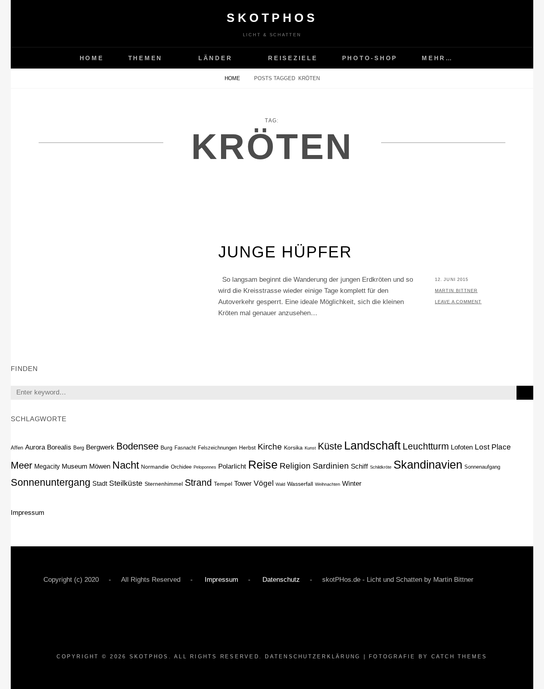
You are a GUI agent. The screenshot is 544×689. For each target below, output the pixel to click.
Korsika (293, 447)
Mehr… (437, 58)
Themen (145, 58)
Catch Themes (459, 657)
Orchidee (181, 467)
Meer (21, 465)
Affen (17, 448)
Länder (215, 58)
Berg (78, 448)
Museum (74, 466)
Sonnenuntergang (50, 482)
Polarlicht (232, 466)
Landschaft (372, 445)
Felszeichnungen (217, 448)
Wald (280, 484)
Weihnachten (327, 484)
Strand (198, 482)
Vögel (264, 483)
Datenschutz (280, 579)
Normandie (155, 466)
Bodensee (137, 446)
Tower (243, 483)
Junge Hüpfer (285, 252)
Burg (166, 447)
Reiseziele (293, 58)
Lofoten (462, 447)
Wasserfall (300, 484)
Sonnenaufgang (482, 467)
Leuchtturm (426, 446)
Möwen (99, 466)
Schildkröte (380, 467)
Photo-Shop (370, 58)
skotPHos (272, 17)
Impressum (27, 512)
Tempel (223, 484)
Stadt (99, 483)
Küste (330, 446)
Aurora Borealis (48, 447)
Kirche (270, 446)
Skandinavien (427, 464)
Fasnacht (185, 448)
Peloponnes (205, 467)
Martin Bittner (456, 290)
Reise (263, 464)
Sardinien (331, 465)
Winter (352, 483)
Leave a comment (458, 301)
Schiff (359, 466)
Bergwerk (100, 447)
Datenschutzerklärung (312, 657)
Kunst (310, 448)
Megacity (47, 466)
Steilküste (126, 483)
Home (92, 58)
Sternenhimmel (164, 484)
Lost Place (493, 447)
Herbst (247, 447)
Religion (295, 465)
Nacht (125, 465)
